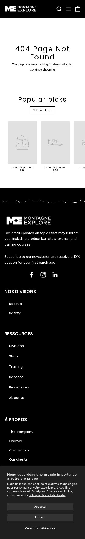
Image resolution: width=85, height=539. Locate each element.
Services (16, 377)
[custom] (43, 275)
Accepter (40, 506)
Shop (13, 356)
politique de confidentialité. (47, 495)
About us (17, 397)
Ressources (19, 387)
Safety (15, 313)
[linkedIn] (55, 275)
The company (21, 431)
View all (42, 110)
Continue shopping (42, 69)
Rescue (15, 303)
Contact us (19, 450)
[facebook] (31, 275)
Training (16, 366)
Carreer (15, 441)
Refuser (40, 517)
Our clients (18, 459)
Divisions (16, 345)
